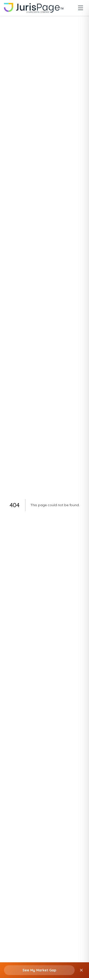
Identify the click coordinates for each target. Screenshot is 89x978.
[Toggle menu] (80, 8)
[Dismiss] (81, 970)
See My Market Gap (39, 970)
